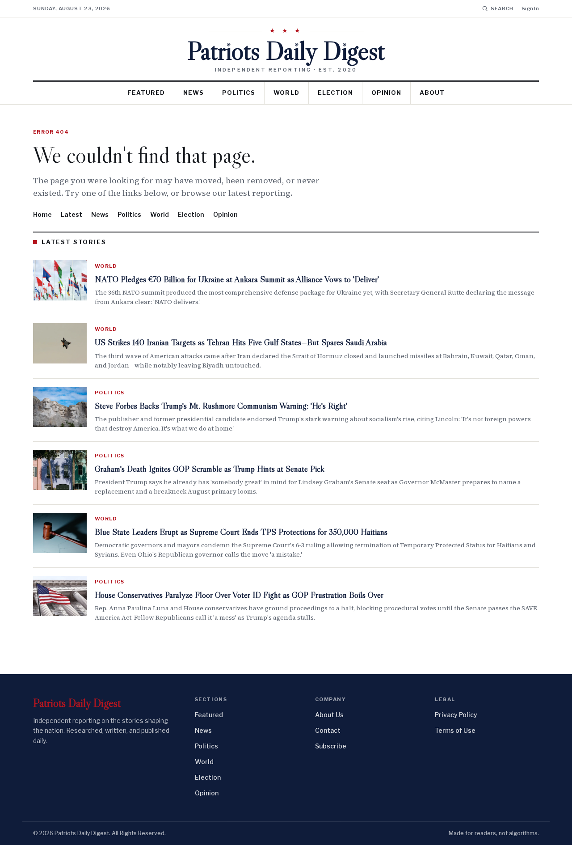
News (193, 92)
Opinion (386, 92)
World (286, 92)
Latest (71, 214)
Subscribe (330, 746)
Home (42, 214)
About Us (329, 714)
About (432, 92)
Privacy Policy (456, 714)
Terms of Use (455, 730)
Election (335, 92)
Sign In (530, 8)
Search (502, 8)
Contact (328, 730)
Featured (146, 92)
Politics (238, 92)
